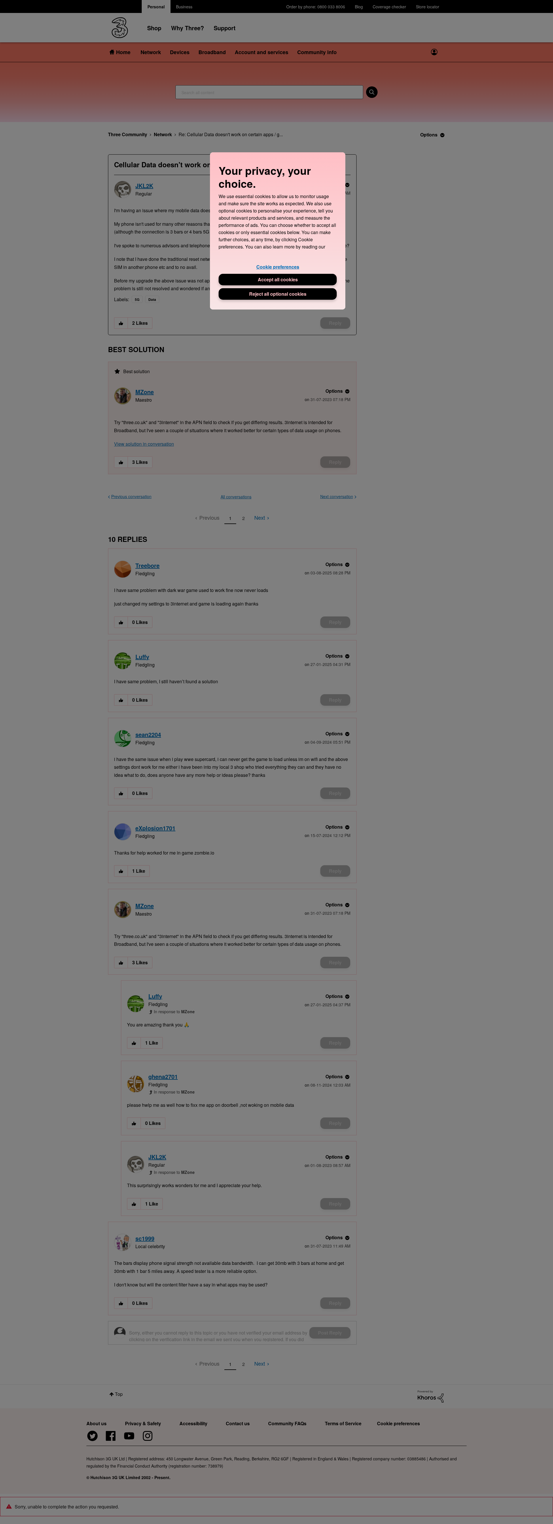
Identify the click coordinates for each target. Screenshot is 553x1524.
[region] (277, 230)
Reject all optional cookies (277, 294)
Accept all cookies (278, 279)
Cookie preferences (277, 266)
